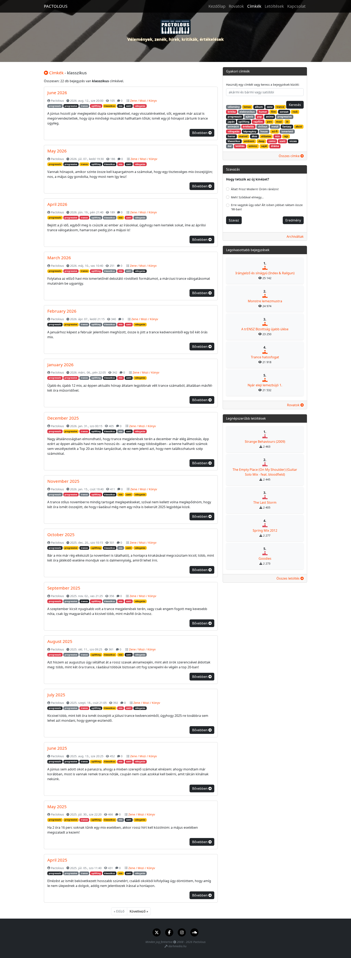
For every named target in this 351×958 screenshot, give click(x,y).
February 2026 (61, 311)
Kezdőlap (216, 6)
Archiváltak (295, 236)
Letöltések (274, 6)
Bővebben (200, 133)
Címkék (254, 6)
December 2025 (63, 418)
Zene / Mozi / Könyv (143, 101)
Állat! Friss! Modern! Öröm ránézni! (255, 189)
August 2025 (59, 641)
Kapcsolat (296, 6)
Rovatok (236, 6)
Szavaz (234, 220)
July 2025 (56, 695)
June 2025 (57, 748)
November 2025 (63, 481)
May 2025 (57, 806)
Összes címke (289, 156)
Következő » (139, 911)
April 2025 (57, 860)
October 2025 (61, 534)
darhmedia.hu (177, 946)
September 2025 (63, 588)
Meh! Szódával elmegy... (247, 197)
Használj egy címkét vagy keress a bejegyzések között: (262, 84)
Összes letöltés (288, 578)
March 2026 (59, 257)
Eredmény (293, 220)
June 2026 (57, 92)
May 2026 (57, 151)
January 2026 (60, 364)
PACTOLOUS (55, 6)
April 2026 (57, 204)
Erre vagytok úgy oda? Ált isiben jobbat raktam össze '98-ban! (267, 207)
